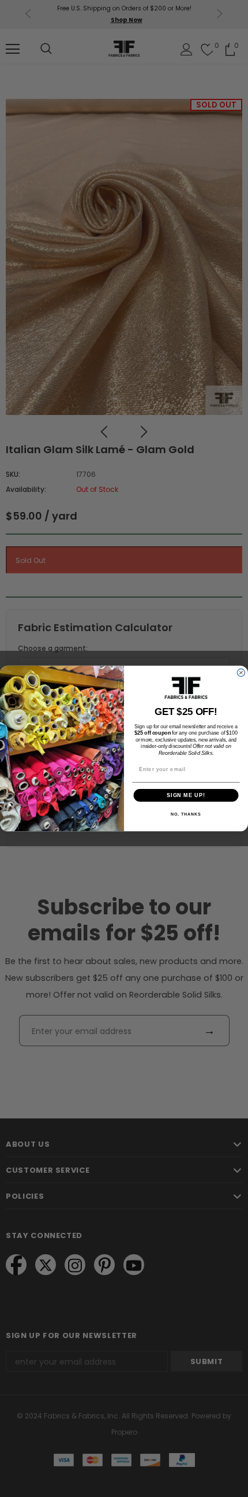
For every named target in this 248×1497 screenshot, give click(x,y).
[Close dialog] (241, 672)
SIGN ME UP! (186, 795)
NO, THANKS (186, 814)
